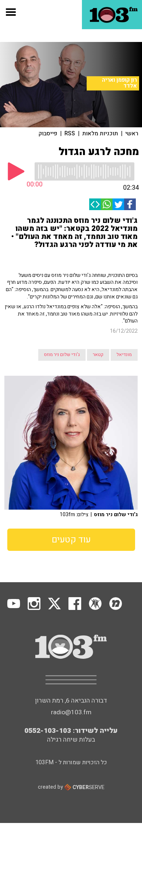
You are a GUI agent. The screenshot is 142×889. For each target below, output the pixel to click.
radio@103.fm (71, 712)
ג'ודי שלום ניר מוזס (62, 354)
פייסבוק (48, 133)
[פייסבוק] (130, 204)
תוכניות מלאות (100, 133)
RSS (69, 133)
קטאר (98, 354)
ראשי (131, 133)
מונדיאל (124, 354)
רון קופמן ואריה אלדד (119, 83)
